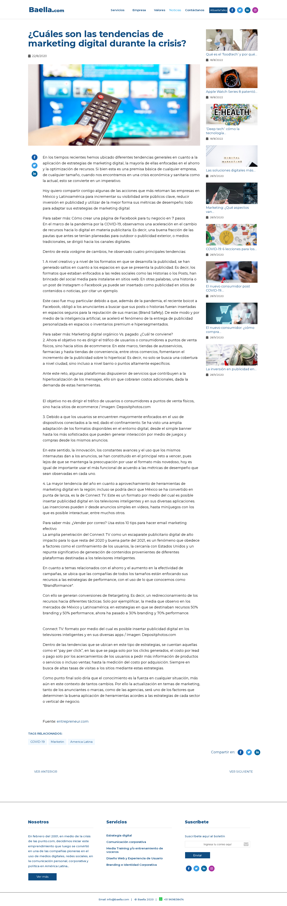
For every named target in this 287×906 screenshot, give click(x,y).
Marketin (57, 742)
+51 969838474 (174, 899)
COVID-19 (37, 742)
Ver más (42, 876)
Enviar (197, 855)
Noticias (175, 10)
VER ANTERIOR (45, 771)
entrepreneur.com (73, 721)
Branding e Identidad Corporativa (131, 865)
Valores (159, 10)
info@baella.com (118, 899)
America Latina (81, 742)
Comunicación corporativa (126, 842)
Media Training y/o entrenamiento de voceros (134, 850)
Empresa (139, 10)
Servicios (117, 10)
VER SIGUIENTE (241, 771)
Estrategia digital (119, 835)
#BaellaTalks (218, 10)
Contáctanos (194, 10)
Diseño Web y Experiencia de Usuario (134, 858)
